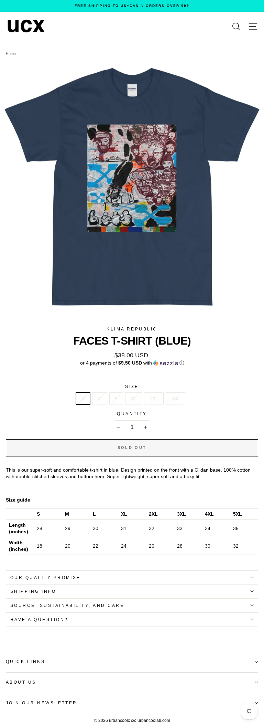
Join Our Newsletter (41, 703)
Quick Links (25, 662)
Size (132, 387)
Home (11, 54)
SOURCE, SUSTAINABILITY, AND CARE (67, 605)
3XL (175, 398)
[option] (132, 5)
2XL (154, 398)
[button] (132, 363)
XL (133, 398)
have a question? (39, 620)
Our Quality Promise (45, 578)
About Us (21, 682)
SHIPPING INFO (33, 591)
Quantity (132, 414)
